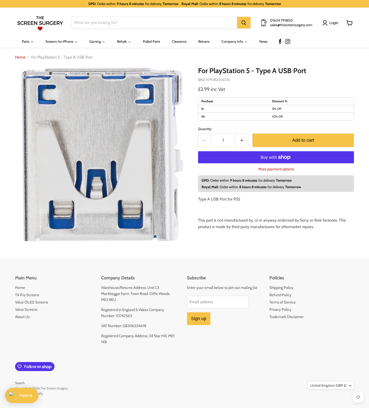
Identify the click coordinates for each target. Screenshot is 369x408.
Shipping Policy (281, 287)
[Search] (244, 23)
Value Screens (26, 309)
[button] (331, 23)
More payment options (276, 169)
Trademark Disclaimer (286, 317)
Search (20, 383)
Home (20, 57)
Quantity (205, 129)
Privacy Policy (280, 309)
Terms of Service (282, 302)
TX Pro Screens (27, 295)
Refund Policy (280, 295)
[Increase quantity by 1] (241, 140)
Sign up (198, 318)
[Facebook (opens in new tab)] (280, 41)
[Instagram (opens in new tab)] (287, 41)
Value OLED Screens (31, 302)
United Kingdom (328, 385)
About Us (22, 317)
